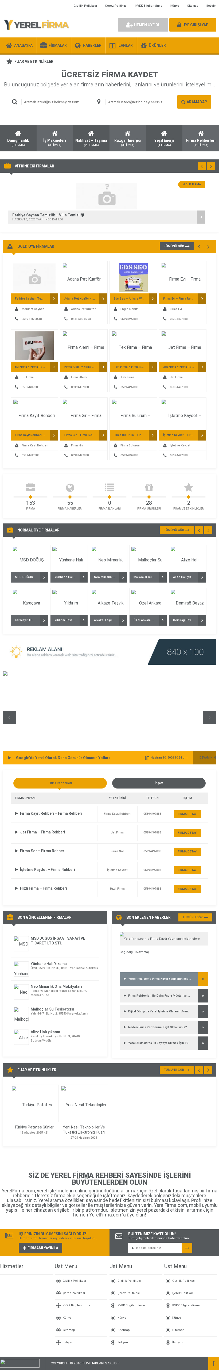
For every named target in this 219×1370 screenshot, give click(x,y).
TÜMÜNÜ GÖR (174, 246)
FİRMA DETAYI (187, 814)
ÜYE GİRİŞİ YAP (195, 25)
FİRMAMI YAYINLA (43, 1248)
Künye (174, 5)
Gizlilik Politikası (85, 5)
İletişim (211, 5)
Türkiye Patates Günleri (34, 1127)
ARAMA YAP (197, 102)
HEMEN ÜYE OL (147, 25)
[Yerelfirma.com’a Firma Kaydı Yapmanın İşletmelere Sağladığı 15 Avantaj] (164, 939)
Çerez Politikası (116, 5)
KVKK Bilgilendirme (148, 5)
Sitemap (192, 5)
